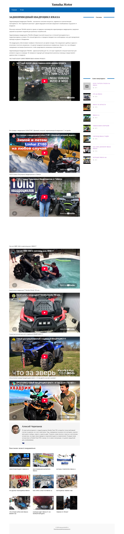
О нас (22, 10)
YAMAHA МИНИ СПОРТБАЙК (101, 126)
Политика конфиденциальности (62, 529)
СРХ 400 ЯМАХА (97, 94)
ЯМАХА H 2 (96, 115)
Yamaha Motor (62, 4)
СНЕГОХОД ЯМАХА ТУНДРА (101, 136)
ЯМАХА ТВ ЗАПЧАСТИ (99, 104)
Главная (14, 10)
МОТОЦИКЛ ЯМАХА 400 (99, 157)
